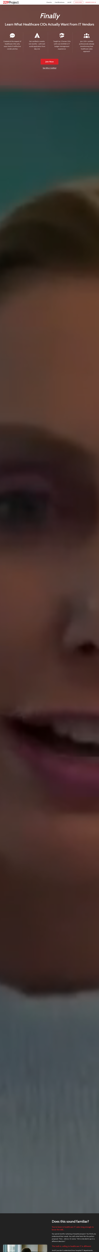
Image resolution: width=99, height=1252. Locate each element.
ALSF (69, 2)
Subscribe (78, 2)
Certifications (59, 2)
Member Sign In (91, 2)
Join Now (49, 61)
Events (49, 2)
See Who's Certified (49, 68)
